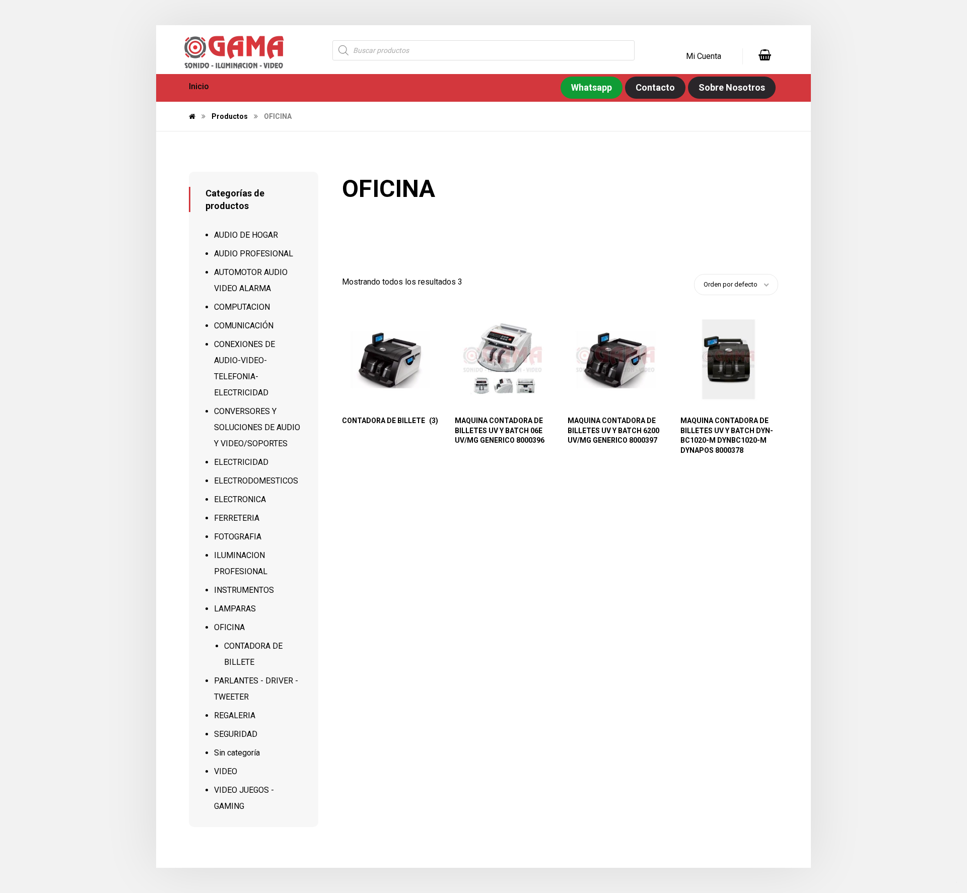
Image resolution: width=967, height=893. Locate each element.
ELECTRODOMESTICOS (256, 481)
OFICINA (229, 627)
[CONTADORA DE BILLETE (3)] (390, 359)
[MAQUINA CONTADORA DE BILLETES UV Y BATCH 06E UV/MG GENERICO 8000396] (503, 359)
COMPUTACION (242, 307)
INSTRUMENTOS (244, 590)
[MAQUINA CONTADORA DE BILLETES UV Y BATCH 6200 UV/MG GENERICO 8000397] (616, 359)
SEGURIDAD (235, 734)
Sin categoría (237, 753)
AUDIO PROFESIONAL (253, 253)
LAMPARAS (235, 608)
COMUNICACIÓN (243, 325)
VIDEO (225, 771)
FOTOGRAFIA (237, 536)
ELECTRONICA (240, 499)
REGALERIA (234, 715)
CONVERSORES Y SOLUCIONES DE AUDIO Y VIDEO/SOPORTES (257, 427)
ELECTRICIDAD (241, 462)
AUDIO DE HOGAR (246, 235)
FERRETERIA (236, 518)
